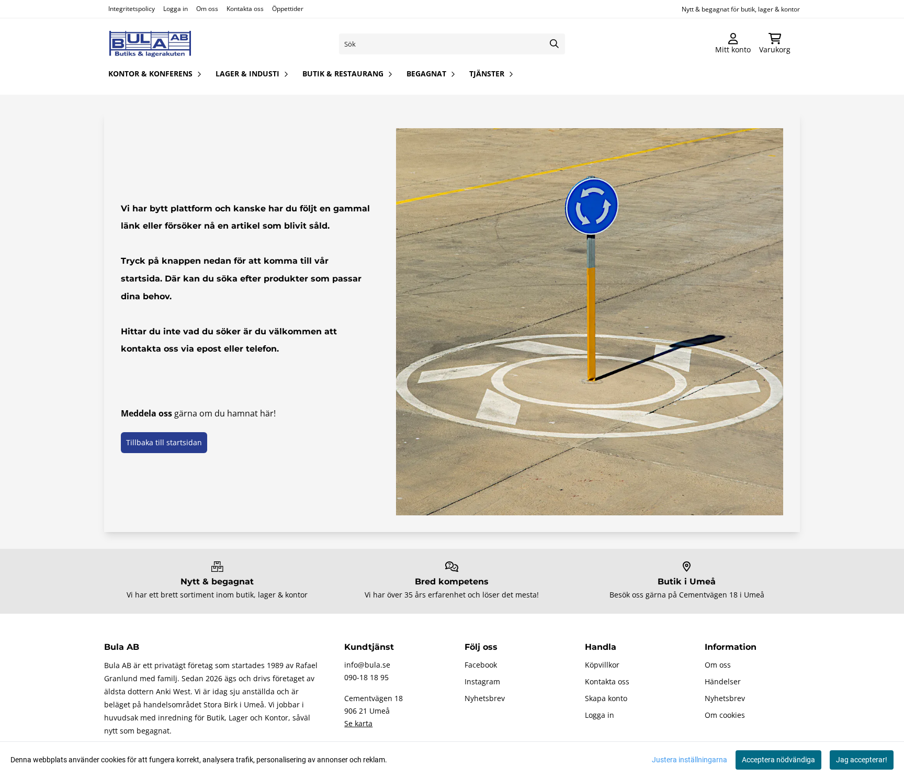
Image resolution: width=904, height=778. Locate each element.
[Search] (554, 43)
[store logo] (150, 44)
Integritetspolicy (131, 8)
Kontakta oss (245, 8)
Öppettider (287, 8)
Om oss (207, 8)
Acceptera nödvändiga (778, 760)
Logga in (175, 8)
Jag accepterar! (861, 760)
